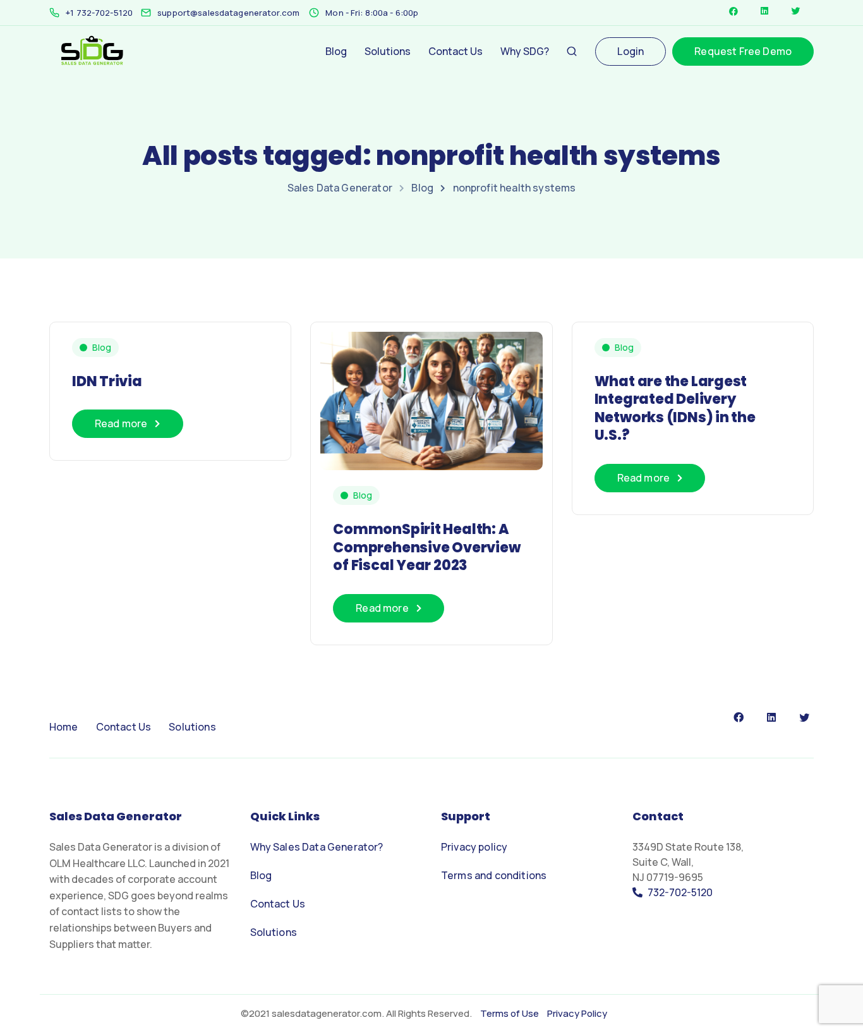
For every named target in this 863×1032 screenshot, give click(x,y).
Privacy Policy (576, 1013)
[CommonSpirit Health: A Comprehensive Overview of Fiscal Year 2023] (431, 395)
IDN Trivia (107, 381)
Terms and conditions (493, 875)
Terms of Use (509, 1013)
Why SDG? (524, 51)
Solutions (388, 51)
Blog (336, 51)
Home (63, 727)
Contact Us (455, 51)
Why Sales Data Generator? (316, 847)
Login (630, 51)
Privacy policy (474, 847)
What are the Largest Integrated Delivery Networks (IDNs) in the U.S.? (675, 409)
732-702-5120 (680, 892)
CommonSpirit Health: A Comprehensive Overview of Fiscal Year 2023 (426, 547)
